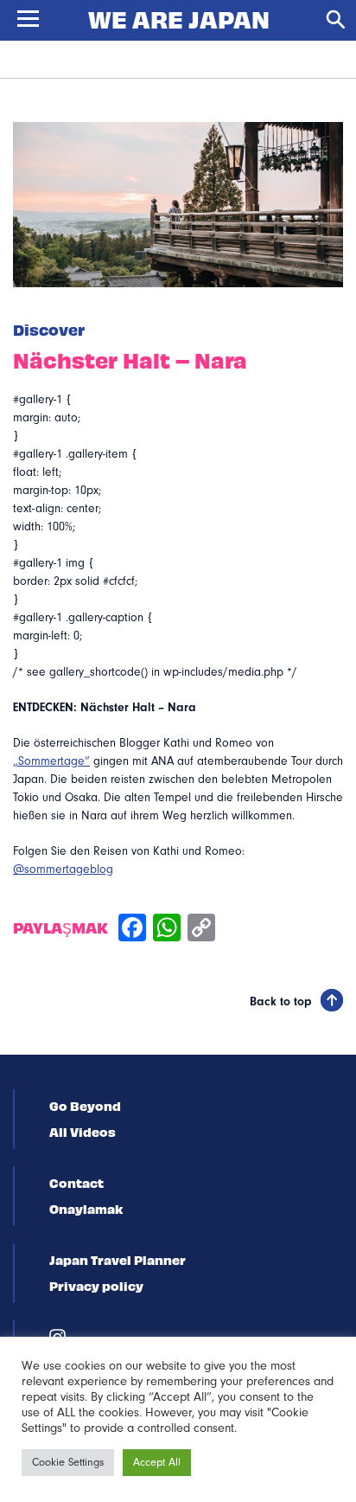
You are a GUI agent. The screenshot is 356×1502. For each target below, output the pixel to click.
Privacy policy (96, 1285)
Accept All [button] (157, 1462)
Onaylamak (86, 1208)
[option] (178, 204)
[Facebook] (132, 930)
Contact (76, 1183)
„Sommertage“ (51, 761)
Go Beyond (85, 1106)
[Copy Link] (201, 930)
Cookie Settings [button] (68, 1462)
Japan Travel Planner (117, 1260)
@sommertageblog (63, 869)
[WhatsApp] (166, 930)
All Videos (82, 1131)
